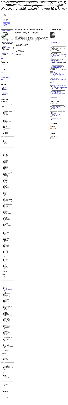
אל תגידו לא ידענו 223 (56, 52)
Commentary (6, 89)
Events (4, 87)
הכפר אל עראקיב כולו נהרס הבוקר (59, 85)
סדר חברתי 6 (54, 72)
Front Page (5, 19)
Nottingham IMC (8, 201)
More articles (53, 96)
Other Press (5, 94)
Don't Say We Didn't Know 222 (58, 74)
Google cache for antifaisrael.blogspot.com (55, 117)
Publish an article (6, 22)
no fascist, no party (56, 114)
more (2, 58)
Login (2, 72)
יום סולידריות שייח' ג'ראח (8, 53)
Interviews (5, 93)
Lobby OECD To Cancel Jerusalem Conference (56, 60)
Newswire (5, 20)
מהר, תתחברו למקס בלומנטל (58, 105)
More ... (52, 119)
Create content (6, 64)
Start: (16, 34)
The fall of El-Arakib (56, 82)
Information (5, 25)
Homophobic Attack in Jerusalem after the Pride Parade (58, 55)
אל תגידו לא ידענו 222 (56, 73)
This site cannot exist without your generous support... (7, 29)
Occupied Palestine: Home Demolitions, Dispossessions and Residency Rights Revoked (57, 66)
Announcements (6, 90)
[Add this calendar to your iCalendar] (1, 56)
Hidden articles (53, 97)
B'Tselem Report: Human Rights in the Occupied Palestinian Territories (58, 88)
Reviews (5, 91)
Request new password (5, 77)
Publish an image (6, 23)
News (4, 88)
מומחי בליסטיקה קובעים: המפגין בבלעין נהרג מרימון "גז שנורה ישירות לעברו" (57, 111)
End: (16, 36)
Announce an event (7, 24)
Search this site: (53, 136)
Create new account (5, 74)
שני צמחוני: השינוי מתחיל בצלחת (58, 106)
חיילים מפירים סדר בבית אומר (58, 107)
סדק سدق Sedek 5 (7, 47)
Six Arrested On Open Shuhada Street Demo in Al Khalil (57, 90)
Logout (2, 79)
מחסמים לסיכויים (6, 42)
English (4, 14)
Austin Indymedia (8, 289)
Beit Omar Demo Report (57, 92)
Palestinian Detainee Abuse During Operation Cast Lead (58, 57)
